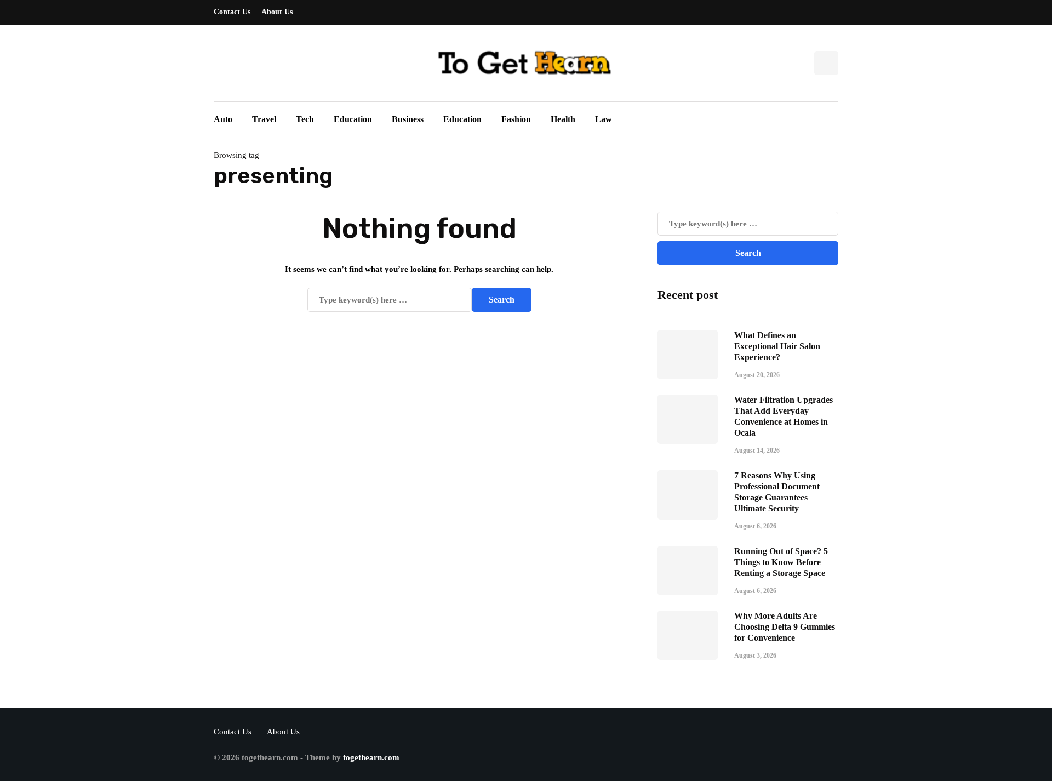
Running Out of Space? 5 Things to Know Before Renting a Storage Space (781, 562)
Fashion (516, 119)
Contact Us (232, 12)
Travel (264, 119)
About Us (277, 12)
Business (408, 119)
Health (563, 119)
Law (603, 119)
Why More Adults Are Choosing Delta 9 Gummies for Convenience (784, 626)
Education (353, 119)
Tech (305, 119)
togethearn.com (371, 757)
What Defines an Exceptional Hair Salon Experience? (777, 346)
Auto (223, 119)
